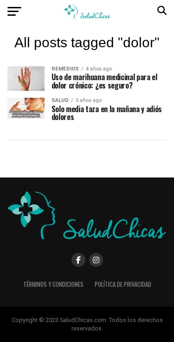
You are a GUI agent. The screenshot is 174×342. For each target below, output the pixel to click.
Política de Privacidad (123, 284)
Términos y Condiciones (53, 284)
